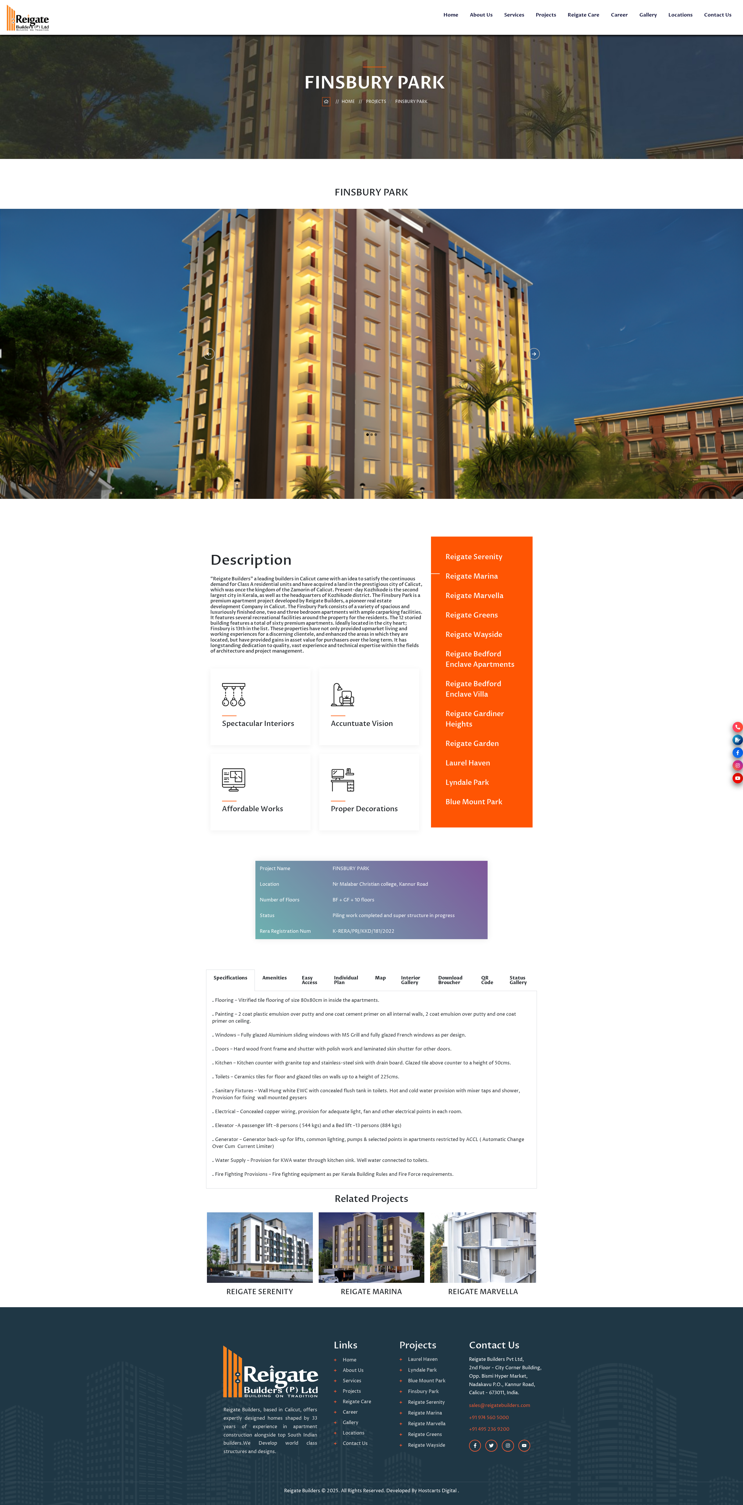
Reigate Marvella (475, 596)
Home (450, 15)
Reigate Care (583, 15)
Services (514, 15)
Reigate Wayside (474, 635)
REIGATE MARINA (371, 1292)
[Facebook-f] (475, 1446)
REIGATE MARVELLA (483, 1292)
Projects (546, 15)
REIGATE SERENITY (259, 1292)
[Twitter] (491, 1446)
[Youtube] (524, 1446)
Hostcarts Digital (438, 1491)
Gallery (648, 15)
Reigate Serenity (474, 557)
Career (619, 15)
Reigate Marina (472, 576)
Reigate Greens (472, 615)
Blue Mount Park (474, 802)
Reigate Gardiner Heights (475, 719)
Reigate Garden (472, 744)
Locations (680, 15)
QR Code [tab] (487, 980)
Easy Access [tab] (309, 980)
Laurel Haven (468, 763)
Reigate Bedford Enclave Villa (473, 689)
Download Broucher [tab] (450, 980)
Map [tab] (380, 978)
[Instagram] (508, 1446)
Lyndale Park (467, 782)
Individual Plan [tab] (346, 980)
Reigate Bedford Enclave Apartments (480, 659)
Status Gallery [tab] (518, 980)
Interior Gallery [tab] (410, 980)
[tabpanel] (371, 1090)
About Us (481, 15)
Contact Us (717, 15)
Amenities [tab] (274, 978)
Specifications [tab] (230, 978)
